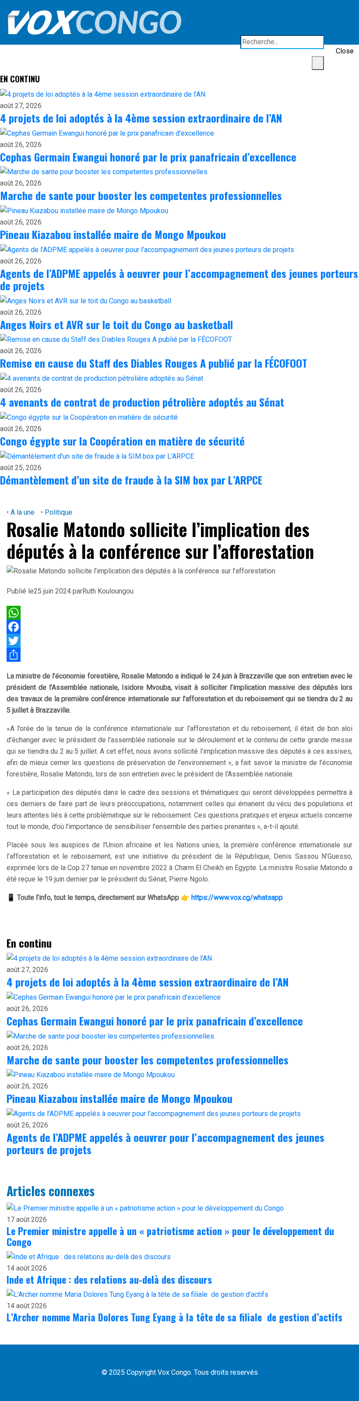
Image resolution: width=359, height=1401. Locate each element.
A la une (22, 512)
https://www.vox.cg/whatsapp (237, 897)
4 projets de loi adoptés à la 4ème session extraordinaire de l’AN (141, 118)
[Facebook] (179, 627)
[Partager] (179, 655)
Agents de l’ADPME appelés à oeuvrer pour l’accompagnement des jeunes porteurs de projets (179, 279)
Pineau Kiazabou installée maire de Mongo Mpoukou (113, 234)
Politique (57, 512)
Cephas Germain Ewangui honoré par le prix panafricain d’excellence (148, 157)
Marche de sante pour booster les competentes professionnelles (141, 195)
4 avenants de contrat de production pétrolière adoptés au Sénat (142, 402)
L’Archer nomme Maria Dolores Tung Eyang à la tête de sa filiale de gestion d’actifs (174, 1317)
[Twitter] (179, 641)
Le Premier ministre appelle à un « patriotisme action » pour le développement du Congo (170, 1236)
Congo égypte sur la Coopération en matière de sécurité (122, 441)
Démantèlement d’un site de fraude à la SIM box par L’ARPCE (131, 480)
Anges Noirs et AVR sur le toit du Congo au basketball (116, 324)
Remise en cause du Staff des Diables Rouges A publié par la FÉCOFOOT (153, 363)
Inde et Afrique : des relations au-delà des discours (109, 1279)
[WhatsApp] (179, 613)
